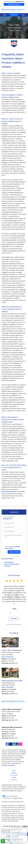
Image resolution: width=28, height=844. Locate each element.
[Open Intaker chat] (12, 843)
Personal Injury (9, 562)
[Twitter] (10, 744)
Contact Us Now (14, 552)
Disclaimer (17, 546)
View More (14, 618)
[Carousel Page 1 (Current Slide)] (10, 613)
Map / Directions (7, 657)
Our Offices (14, 633)
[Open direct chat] (24, 826)
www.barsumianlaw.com (10, 491)
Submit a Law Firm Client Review (14, 624)
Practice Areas (7, 558)
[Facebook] (7, 744)
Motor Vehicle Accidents (11, 564)
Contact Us (14, 15)
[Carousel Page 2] (14, 613)
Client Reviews (14, 575)
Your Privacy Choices (12, 796)
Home (4, 15)
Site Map (14, 777)
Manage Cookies (17, 798)
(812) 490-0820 (11, 689)
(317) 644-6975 (11, 659)
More (23, 15)
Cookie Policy (7, 798)
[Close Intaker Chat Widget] (27, 826)
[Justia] (17, 744)
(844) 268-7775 (13, 663)
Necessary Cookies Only (8, 840)
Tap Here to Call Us (14, 4)
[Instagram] (20, 744)
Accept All (8, 836)
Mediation (7, 566)
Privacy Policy (9, 548)
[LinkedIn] (14, 744)
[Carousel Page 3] (17, 613)
